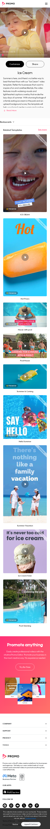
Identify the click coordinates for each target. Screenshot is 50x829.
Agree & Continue (30, 824)
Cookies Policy (30, 818)
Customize (15, 64)
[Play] (25, 32)
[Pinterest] (37, 805)
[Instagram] (21, 777)
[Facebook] (9, 777)
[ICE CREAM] (25, 173)
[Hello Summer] (25, 417)
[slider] (3, 55)
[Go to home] (9, 4)
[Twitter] (24, 805)
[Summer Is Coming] (25, 376)
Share (35, 64)
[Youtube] (17, 805)
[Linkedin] (30, 805)
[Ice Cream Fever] (25, 551)
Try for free (24, 667)
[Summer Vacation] (25, 484)
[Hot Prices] (25, 257)
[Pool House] (25, 345)
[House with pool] (25, 315)
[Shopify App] (25, 792)
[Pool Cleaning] (25, 601)
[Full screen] (46, 51)
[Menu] (46, 3)
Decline (15, 824)
